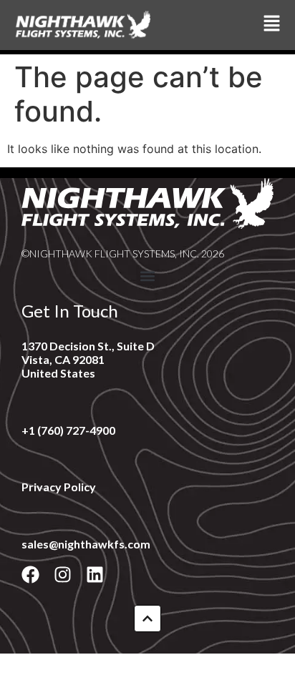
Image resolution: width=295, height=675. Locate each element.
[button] (148, 276)
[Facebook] (30, 574)
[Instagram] (63, 574)
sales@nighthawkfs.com (85, 544)
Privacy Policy (58, 486)
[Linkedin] (95, 574)
